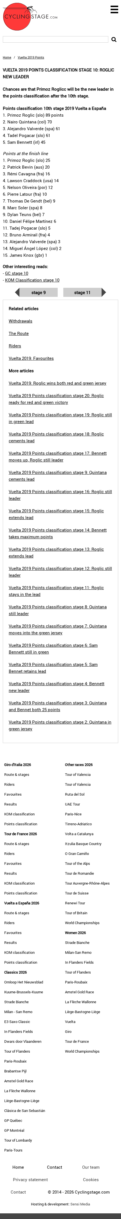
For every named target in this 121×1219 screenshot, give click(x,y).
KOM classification (19, 814)
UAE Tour (72, 804)
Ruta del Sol (74, 794)
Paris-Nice (73, 814)
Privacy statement (30, 1179)
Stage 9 (39, 292)
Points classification (20, 823)
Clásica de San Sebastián (24, 1110)
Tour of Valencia (78, 774)
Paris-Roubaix (15, 1061)
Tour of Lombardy (18, 1140)
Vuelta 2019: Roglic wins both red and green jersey (57, 383)
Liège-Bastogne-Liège (21, 1100)
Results (10, 804)
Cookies (91, 1179)
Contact (18, 1192)
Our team (91, 1167)
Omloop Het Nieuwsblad (23, 982)
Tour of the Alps (77, 863)
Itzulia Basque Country (83, 843)
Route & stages (16, 774)
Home (7, 57)
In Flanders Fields (18, 1031)
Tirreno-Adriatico (78, 823)
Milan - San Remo (18, 1011)
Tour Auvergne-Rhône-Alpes (87, 883)
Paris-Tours (13, 1150)
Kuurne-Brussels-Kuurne (23, 991)
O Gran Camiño (77, 853)
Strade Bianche (16, 1001)
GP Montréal (14, 1130)
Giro (68, 1031)
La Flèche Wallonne (19, 1090)
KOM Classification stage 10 (32, 280)
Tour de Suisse (77, 893)
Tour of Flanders (17, 1051)
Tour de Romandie (79, 873)
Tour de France (77, 1041)
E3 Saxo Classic (17, 1021)
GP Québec (13, 1120)
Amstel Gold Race (18, 1080)
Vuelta (70, 1021)
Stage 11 (82, 292)
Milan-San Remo (78, 952)
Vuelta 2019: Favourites (31, 358)
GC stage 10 (16, 273)
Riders (9, 784)
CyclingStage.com (34, 17)
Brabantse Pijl (15, 1071)
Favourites (13, 794)
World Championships (82, 922)
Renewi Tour (75, 902)
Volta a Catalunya (79, 833)
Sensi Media (80, 1204)
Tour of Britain (76, 912)
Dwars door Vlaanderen (22, 1041)
